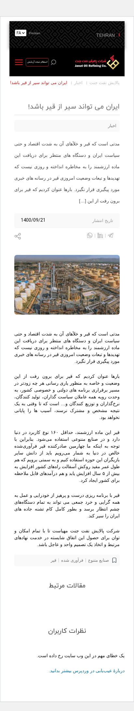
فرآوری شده (72, 560)
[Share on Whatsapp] (92, 235)
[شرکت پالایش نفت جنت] (96, 62)
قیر (53, 560)
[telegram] (110, 235)
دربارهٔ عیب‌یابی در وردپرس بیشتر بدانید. (87, 670)
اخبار (78, 82)
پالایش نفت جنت (104, 82)
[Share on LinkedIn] (103, 235)
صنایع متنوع (98, 560)
